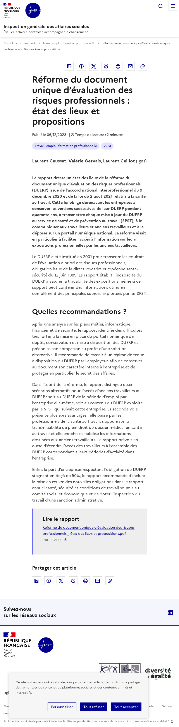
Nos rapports (27, 43)
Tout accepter (126, 706)
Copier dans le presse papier (142, 66)
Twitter (93, 66)
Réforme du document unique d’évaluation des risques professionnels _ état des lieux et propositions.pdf (88, 533)
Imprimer (118, 66)
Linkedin (69, 66)
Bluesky (106, 66)
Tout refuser (93, 706)
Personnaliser (62, 706)
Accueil (8, 43)
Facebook (81, 66)
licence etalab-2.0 (158, 721)
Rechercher (160, 6)
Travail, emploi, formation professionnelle (69, 43)
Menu (173, 6)
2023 (107, 146)
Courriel (130, 66)
